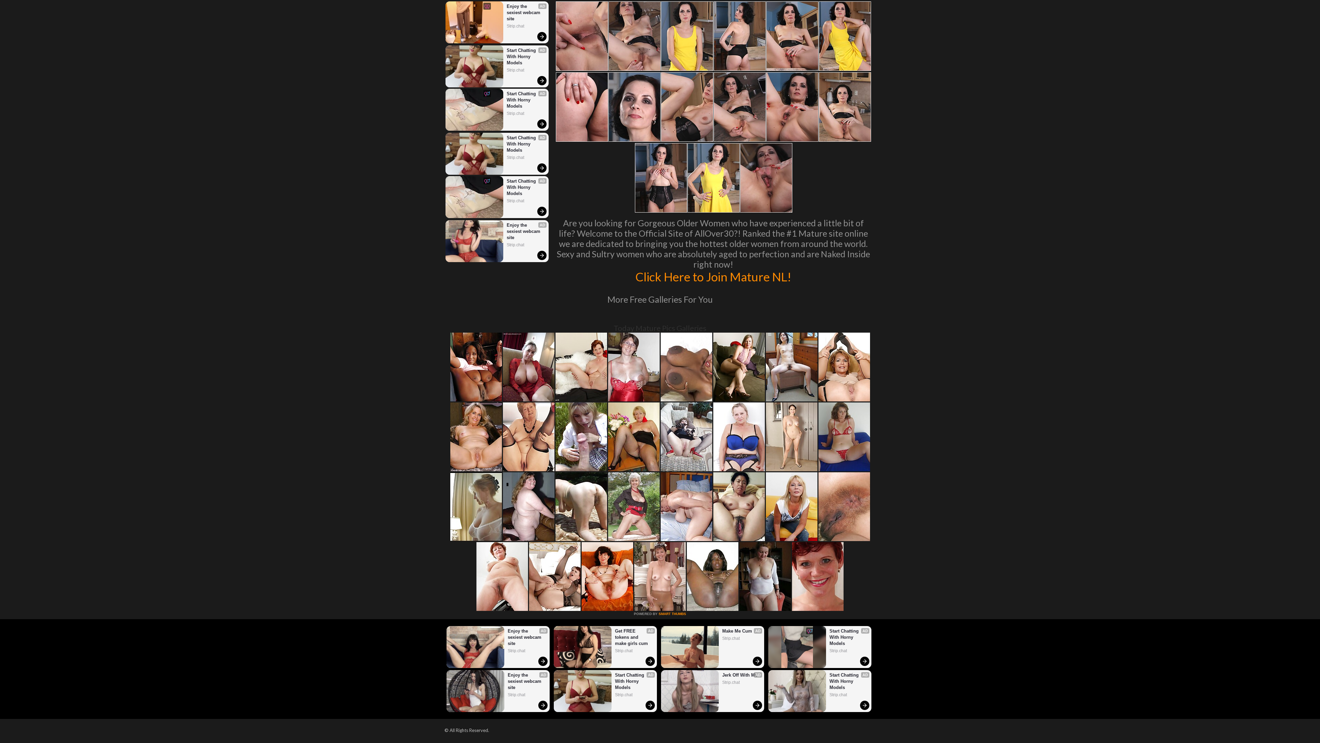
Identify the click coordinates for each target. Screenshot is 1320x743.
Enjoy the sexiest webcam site (524, 12)
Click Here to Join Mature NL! (713, 276)
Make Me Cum (737, 631)
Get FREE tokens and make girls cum (631, 637)
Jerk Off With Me (739, 675)
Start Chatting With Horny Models (522, 56)
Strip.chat (515, 26)
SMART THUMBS (672, 614)
